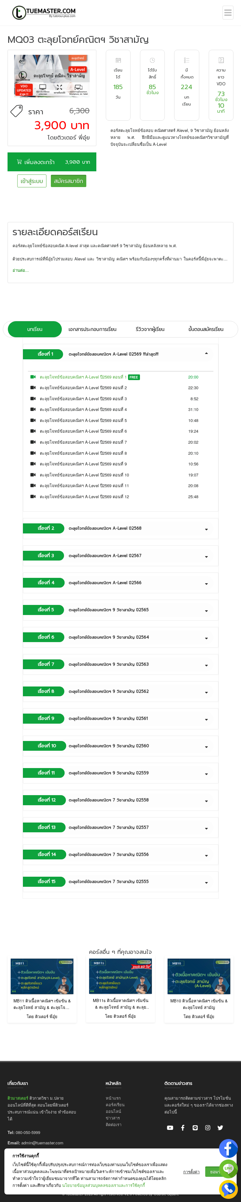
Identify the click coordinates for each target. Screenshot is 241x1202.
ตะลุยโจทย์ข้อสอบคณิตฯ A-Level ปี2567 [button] (90, 555)
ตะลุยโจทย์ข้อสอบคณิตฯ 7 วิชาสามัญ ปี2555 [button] (93, 881)
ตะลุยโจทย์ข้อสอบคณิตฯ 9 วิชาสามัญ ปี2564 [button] (93, 637)
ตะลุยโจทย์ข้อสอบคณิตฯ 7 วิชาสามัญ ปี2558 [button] (93, 800)
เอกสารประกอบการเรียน (92, 329)
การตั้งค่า (191, 1172)
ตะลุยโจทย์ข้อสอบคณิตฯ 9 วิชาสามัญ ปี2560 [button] (93, 746)
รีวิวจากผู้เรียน (150, 329)
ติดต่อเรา (113, 1124)
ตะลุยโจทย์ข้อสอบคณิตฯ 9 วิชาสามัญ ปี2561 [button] (93, 718)
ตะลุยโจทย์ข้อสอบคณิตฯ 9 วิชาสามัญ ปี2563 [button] (93, 664)
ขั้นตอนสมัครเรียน (206, 329)
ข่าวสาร (113, 1118)
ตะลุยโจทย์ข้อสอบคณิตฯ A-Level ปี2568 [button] (90, 528)
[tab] (120, 354)
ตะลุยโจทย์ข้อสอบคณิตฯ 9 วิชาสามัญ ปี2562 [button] (93, 691)
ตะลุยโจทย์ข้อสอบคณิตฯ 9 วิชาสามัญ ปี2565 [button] (93, 610)
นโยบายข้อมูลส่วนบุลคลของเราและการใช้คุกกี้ (103, 1185)
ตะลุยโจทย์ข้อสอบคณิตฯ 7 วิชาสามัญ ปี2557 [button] (93, 827)
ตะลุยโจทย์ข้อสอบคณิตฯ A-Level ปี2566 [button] (90, 582)
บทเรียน (34, 329)
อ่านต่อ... (21, 270)
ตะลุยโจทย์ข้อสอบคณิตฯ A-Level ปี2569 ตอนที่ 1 (83, 377)
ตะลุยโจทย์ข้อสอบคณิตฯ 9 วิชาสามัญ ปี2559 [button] (93, 773)
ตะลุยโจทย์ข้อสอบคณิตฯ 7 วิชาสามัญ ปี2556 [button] (93, 854)
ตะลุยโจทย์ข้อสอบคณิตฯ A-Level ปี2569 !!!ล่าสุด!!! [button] (98, 354)
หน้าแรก (113, 1098)
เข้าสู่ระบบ (32, 180)
